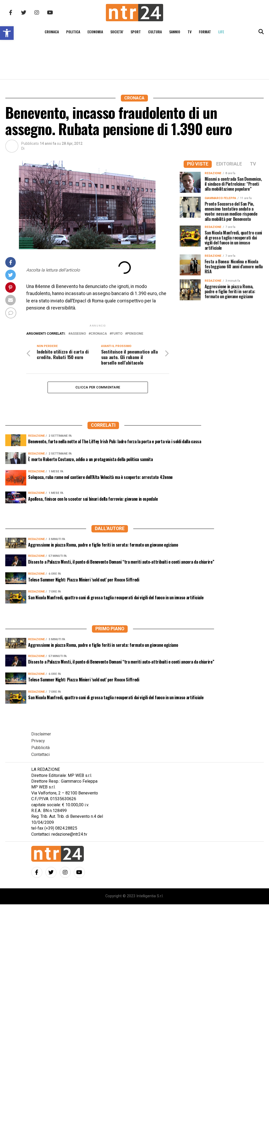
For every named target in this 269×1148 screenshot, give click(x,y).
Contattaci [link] (40, 754)
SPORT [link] (136, 31)
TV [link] (190, 31)
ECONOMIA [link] (95, 31)
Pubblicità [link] (40, 747)
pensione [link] (135, 333)
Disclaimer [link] (41, 733)
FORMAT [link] (205, 31)
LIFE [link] (221, 31)
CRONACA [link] (52, 31)
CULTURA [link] (155, 31)
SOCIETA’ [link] (116, 31)
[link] (7, 33)
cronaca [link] (99, 333)
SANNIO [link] (174, 31)
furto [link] (117, 333)
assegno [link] (78, 333)
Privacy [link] (38, 740)
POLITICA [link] (73, 31)
